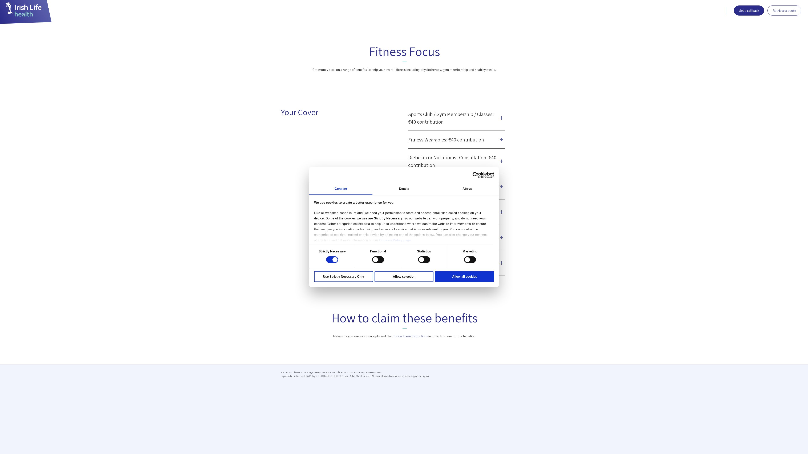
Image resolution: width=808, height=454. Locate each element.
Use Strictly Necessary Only (343, 276)
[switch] (378, 259)
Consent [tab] (341, 188)
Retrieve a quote (784, 10)
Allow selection (404, 276)
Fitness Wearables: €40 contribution (446, 139)
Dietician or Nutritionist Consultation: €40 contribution (452, 161)
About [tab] (467, 188)
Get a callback (749, 10)
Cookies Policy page (395, 240)
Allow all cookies (464, 276)
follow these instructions (411, 336)
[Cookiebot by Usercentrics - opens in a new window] (475, 175)
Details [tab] (404, 188)
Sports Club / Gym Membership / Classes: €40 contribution (451, 118)
